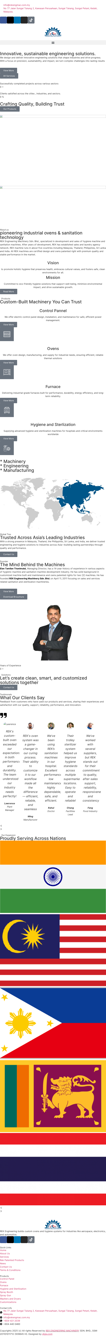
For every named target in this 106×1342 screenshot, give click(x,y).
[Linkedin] (17, 20)
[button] (53, 42)
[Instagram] (24, 20)
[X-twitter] (10, 20)
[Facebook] (3, 20)
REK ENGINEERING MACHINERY (62, 1330)
